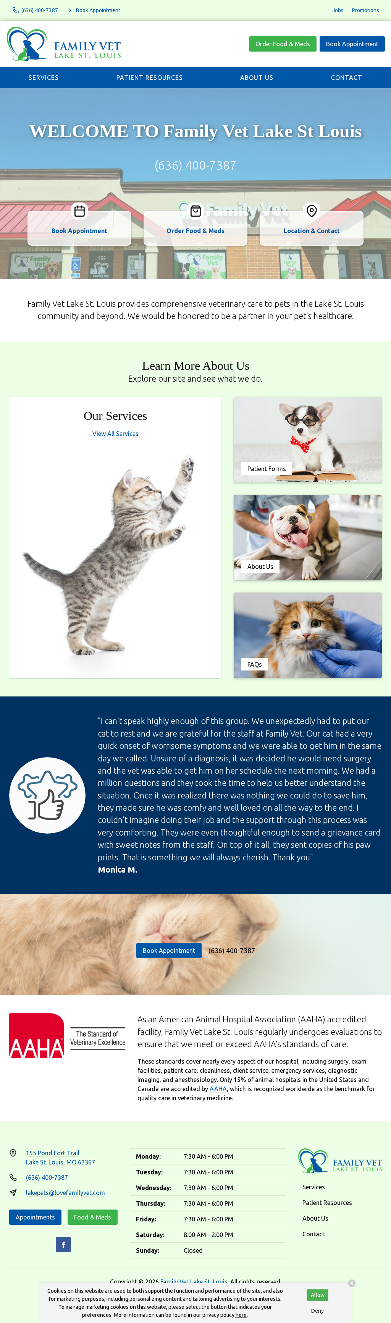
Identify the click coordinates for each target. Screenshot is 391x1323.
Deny (317, 1311)
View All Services (115, 433)
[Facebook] (63, 1244)
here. (242, 1315)
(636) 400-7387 (195, 165)
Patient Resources (149, 77)
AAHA (218, 1088)
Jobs (338, 10)
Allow (318, 1295)
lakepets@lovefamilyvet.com (65, 1192)
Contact (346, 77)
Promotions (365, 10)
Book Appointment (352, 43)
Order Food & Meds (282, 43)
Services (44, 77)
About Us (256, 77)
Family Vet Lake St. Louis (194, 1281)
